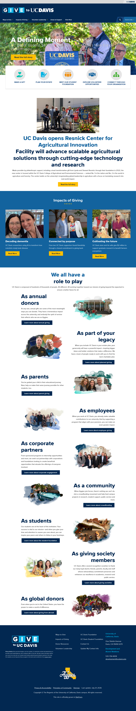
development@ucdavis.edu (116, 659)
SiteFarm (78, 697)
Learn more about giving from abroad (39, 612)
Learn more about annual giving (37, 322)
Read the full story (23, 57)
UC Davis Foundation (88, 634)
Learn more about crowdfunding (99, 505)
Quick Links (128, 20)
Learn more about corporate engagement (40, 472)
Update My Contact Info (89, 648)
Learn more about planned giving (98, 362)
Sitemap (76, 688)
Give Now (68, 20)
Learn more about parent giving (36, 393)
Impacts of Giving (21, 20)
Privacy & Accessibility (42, 688)
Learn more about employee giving (98, 430)
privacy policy (48, 657)
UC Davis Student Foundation (91, 639)
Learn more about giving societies (98, 582)
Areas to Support (56, 20)
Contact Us (84, 644)
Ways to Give (7, 20)
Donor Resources (62, 644)
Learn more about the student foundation (40, 540)
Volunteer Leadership (39, 20)
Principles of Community (62, 688)
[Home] (28, 10)
